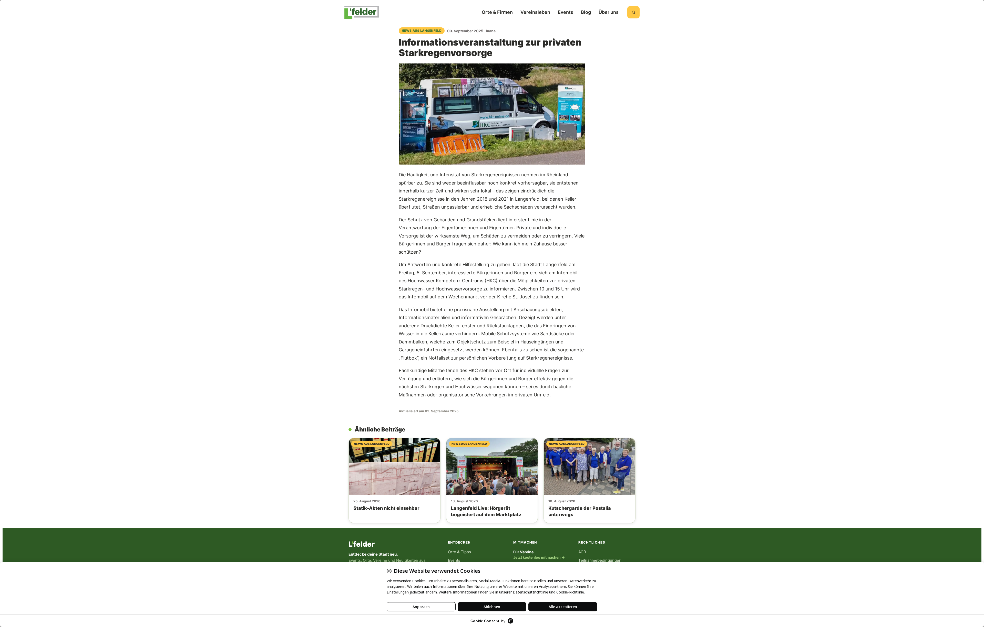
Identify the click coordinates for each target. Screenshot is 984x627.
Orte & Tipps (459, 551)
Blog (586, 12)
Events (565, 12)
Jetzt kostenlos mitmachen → (539, 557)
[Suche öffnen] (633, 12)
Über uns (609, 12)
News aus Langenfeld (422, 31)
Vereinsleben (535, 12)
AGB (582, 551)
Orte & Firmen (497, 12)
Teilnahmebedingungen (599, 560)
